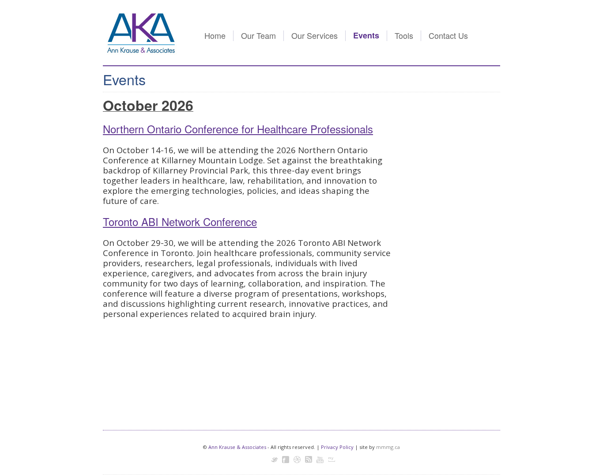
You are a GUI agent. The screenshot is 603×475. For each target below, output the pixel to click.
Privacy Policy (337, 447)
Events (366, 35)
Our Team (258, 35)
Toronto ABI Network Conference (180, 221)
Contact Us (448, 35)
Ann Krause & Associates (237, 447)
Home (215, 35)
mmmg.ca (388, 447)
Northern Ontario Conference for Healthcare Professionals (238, 128)
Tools (404, 35)
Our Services (314, 35)
